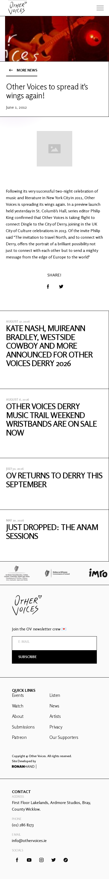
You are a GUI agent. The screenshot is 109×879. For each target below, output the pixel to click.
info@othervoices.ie (29, 840)
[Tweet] (61, 287)
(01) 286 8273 (23, 824)
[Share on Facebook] (48, 287)
